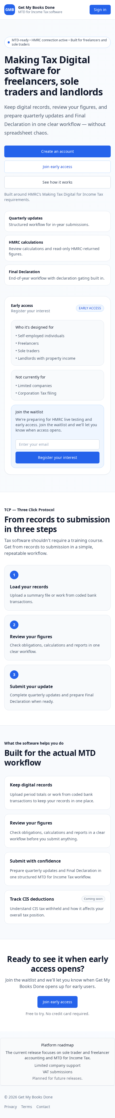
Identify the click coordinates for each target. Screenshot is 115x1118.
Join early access (57, 166)
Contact (43, 1106)
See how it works (57, 182)
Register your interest (57, 457)
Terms (26, 1106)
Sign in (100, 9)
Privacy (10, 1106)
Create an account (57, 151)
